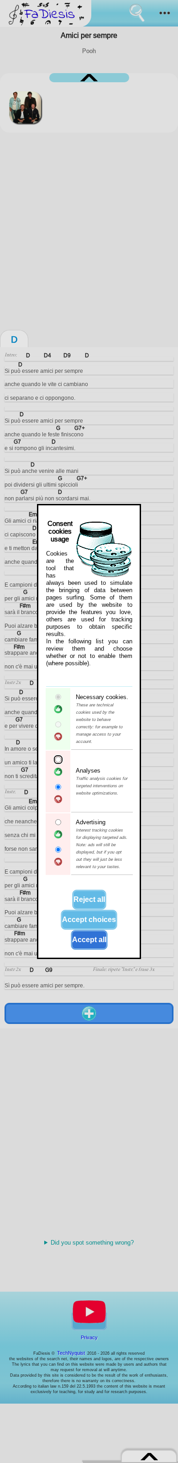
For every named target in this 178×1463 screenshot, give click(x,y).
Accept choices (89, 919)
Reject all (89, 899)
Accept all (89, 940)
